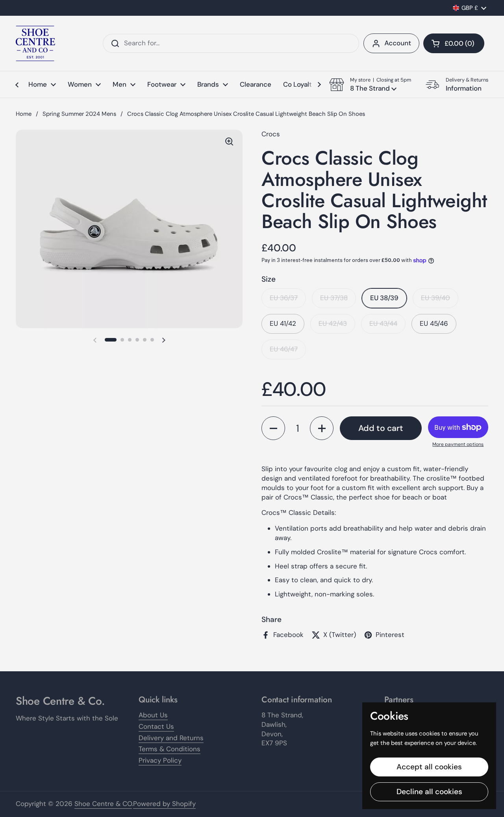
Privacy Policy (160, 760)
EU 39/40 (435, 297)
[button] (453, 43)
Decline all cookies (429, 792)
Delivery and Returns (171, 737)
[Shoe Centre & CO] (35, 43)
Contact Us (156, 726)
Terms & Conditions (169, 749)
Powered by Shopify (164, 803)
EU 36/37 (284, 297)
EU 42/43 (333, 323)
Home (24, 114)
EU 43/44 (383, 323)
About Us (153, 715)
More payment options (458, 444)
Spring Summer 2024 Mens (79, 114)
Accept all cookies (429, 767)
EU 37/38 (334, 297)
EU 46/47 (284, 349)
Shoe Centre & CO (103, 803)
